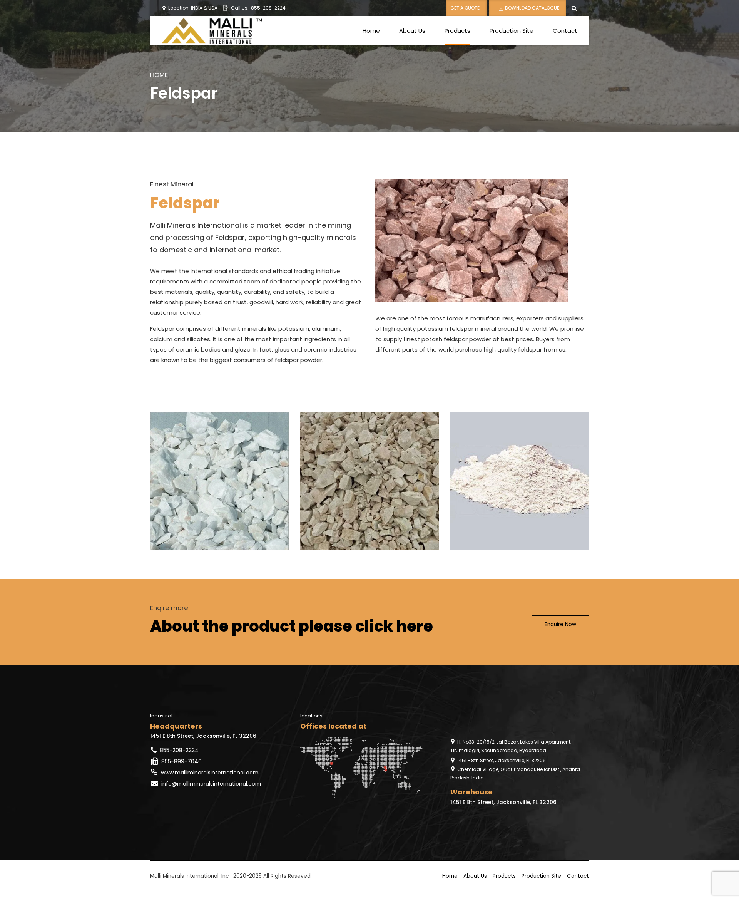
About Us (412, 31)
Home (371, 31)
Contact (565, 31)
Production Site (511, 31)
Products (457, 31)
